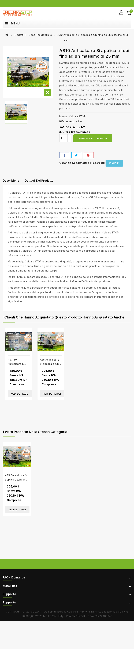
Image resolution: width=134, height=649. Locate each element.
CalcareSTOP (77, 116)
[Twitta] (77, 155)
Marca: (63, 116)
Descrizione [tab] (11, 180)
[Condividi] (64, 155)
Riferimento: (67, 121)
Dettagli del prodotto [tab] (39, 180)
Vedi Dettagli (20, 393)
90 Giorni (114, 163)
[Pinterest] (88, 155)
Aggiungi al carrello (93, 138)
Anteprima (28, 328)
